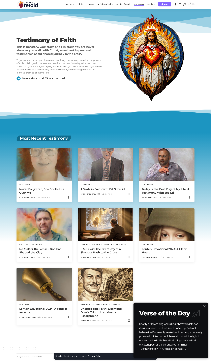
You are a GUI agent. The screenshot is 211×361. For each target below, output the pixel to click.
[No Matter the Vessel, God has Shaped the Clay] (44, 224)
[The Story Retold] (28, 4)
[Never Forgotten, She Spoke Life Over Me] (44, 164)
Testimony (25, 185)
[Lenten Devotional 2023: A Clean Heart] (166, 224)
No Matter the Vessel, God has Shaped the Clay (40, 250)
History (96, 245)
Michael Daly (28, 197)
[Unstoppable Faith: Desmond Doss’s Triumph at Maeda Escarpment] (105, 284)
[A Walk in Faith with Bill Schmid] (105, 164)
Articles (24, 245)
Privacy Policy (94, 356)
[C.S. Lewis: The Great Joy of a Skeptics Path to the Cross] (105, 224)
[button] (164, 4)
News (105, 304)
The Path (121, 245)
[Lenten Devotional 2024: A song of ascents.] (44, 284)
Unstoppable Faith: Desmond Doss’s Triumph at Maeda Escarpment (101, 312)
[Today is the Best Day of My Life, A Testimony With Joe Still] (166, 164)
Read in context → (176, 348)
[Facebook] (175, 4)
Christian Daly (152, 257)
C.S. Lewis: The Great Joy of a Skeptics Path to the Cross (101, 250)
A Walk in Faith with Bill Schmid (103, 189)
